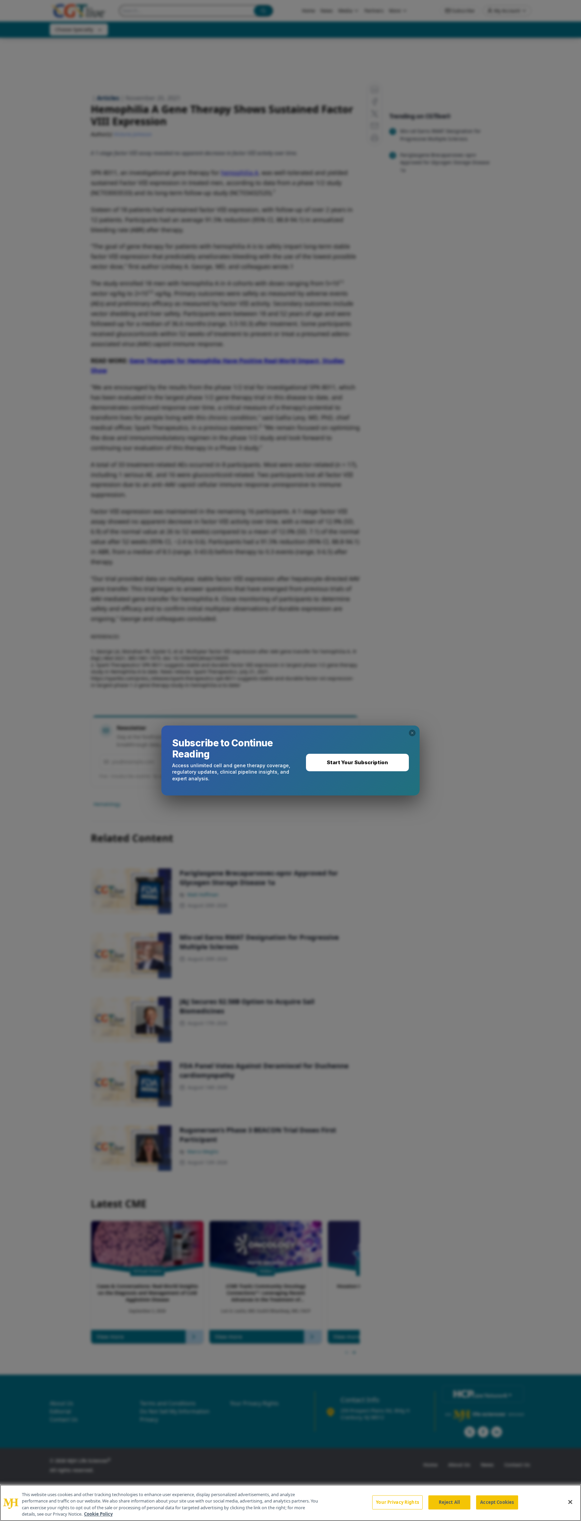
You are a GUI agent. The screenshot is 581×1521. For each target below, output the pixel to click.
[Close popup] (412, 733)
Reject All (449, 1502)
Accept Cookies (497, 1502)
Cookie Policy (98, 1514)
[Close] (570, 1501)
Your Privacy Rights (397, 1502)
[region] (290, 1503)
